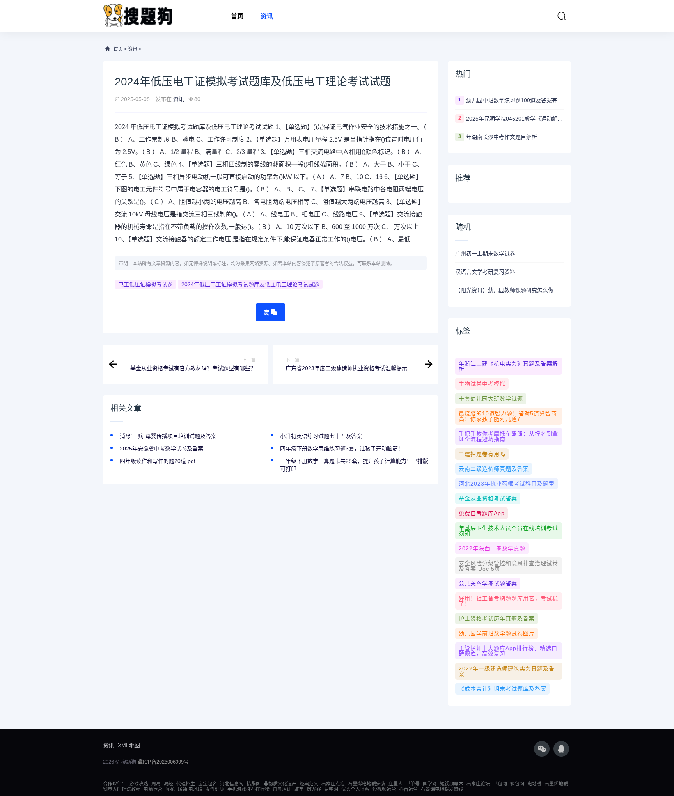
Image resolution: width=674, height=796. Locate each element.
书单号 (413, 784)
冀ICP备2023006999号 (163, 762)
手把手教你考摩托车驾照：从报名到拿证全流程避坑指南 (508, 436)
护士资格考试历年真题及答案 (497, 618)
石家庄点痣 (333, 784)
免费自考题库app (482, 513)
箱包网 (517, 784)
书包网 (500, 784)
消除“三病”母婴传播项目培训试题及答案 (168, 436)
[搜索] (561, 16)
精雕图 (254, 784)
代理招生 (185, 784)
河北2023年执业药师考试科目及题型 (507, 483)
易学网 (331, 789)
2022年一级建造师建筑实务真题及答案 (507, 671)
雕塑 (299, 789)
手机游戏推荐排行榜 (248, 789)
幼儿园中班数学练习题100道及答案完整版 (515, 100)
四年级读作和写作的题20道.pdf (157, 461)
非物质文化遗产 (280, 784)
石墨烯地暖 (556, 784)
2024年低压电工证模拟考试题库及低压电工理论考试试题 (250, 284)
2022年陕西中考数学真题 (492, 548)
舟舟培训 (282, 789)
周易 (156, 784)
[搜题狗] (138, 16)
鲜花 (170, 789)
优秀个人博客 (355, 789)
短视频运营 (384, 789)
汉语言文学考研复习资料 (485, 272)
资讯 (267, 16)
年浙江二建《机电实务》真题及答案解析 (508, 366)
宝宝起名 (207, 784)
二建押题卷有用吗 (482, 454)
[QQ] (561, 749)
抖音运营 (408, 789)
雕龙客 (314, 789)
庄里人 (395, 784)
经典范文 (309, 784)
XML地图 (129, 745)
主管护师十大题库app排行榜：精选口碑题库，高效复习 (508, 651)
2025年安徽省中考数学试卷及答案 (161, 448)
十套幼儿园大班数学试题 (491, 398)
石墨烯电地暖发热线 (442, 789)
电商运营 (153, 789)
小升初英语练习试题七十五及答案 (321, 436)
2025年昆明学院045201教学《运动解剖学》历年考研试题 (515, 118)
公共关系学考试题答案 (488, 583)
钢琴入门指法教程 (121, 789)
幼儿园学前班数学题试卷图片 (497, 633)
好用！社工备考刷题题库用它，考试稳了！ (508, 601)
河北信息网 (231, 784)
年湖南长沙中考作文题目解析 (501, 137)
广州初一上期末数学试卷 (485, 253)
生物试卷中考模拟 (482, 384)
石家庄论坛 (478, 784)
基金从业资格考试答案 (488, 498)
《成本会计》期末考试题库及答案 (502, 689)
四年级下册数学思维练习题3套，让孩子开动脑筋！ (341, 448)
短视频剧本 (451, 784)
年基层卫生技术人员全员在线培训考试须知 (508, 531)
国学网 (430, 784)
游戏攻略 (138, 784)
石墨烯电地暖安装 (366, 784)
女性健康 (215, 789)
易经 (168, 784)
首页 (237, 16)
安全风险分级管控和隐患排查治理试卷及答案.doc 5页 (508, 566)
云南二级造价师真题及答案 (494, 469)
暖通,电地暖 (190, 789)
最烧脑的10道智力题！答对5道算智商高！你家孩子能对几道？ (508, 416)
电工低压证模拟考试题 (145, 284)
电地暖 (534, 784)
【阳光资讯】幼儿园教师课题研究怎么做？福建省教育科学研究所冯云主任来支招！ (509, 290)
